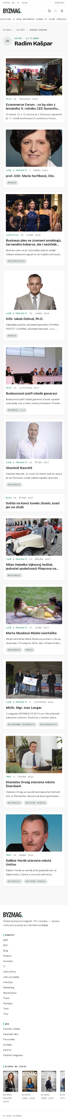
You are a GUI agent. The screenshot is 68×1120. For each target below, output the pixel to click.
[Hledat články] (49, 11)
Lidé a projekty (16, 170)
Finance (7, 955)
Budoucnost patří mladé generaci (31, 393)
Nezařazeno (10, 993)
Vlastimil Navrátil (19, 468)
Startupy (7, 1003)
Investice (8, 961)
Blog (9, 497)
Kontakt (60, 2)
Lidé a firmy (9, 971)
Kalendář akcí (10, 1034)
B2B (5, 940)
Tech (9, 99)
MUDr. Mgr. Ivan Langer (24, 708)
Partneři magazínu (13, 1055)
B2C (5, 945)
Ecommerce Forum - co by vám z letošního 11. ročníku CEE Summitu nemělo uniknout (32, 108)
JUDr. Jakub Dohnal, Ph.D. (24, 319)
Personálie (9, 1039)
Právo (6, 998)
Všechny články (11, 1028)
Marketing (8, 987)
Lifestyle (12, 235)
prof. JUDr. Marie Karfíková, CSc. (30, 176)
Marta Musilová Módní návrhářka (31, 633)
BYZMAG (7, 30)
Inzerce (7, 1050)
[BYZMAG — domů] (12, 10)
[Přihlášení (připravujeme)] (56, 11)
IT (4, 966)
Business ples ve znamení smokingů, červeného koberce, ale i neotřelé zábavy (33, 244)
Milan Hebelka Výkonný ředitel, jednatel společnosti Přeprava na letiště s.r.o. (31, 568)
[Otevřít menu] (62, 11)
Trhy (9, 776)
